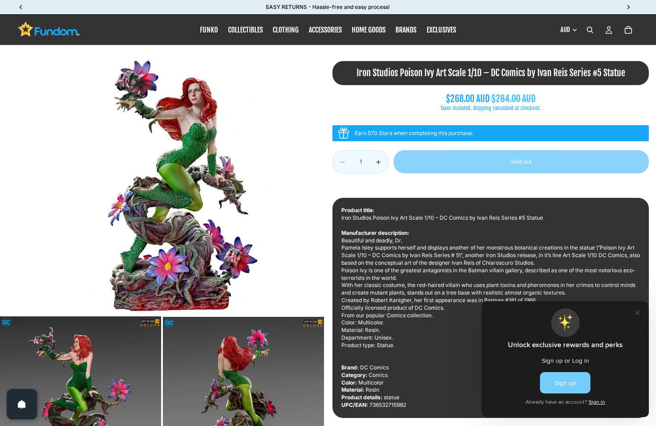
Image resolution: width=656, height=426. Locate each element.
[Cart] (628, 30)
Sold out (521, 161)
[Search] (590, 30)
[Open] (22, 404)
